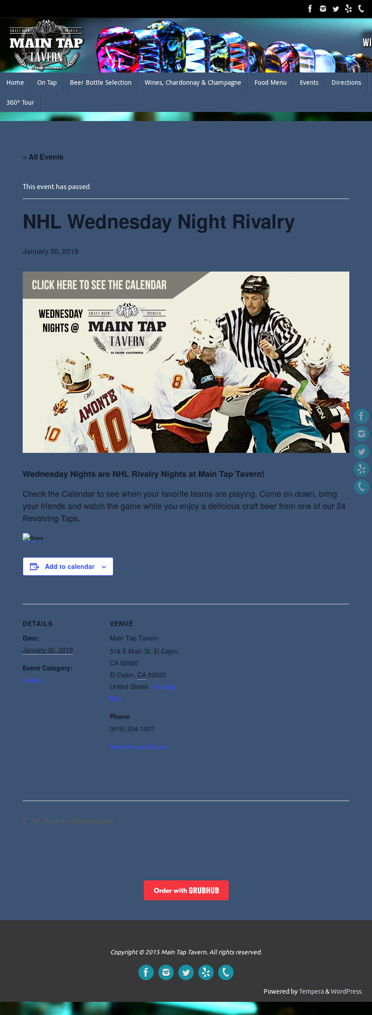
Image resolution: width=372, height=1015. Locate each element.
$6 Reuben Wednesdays (72, 821)
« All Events (43, 156)
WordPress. (347, 992)
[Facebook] (310, 8)
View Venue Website (139, 746)
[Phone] (361, 8)
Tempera (311, 992)
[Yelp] (348, 8)
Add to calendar (69, 566)
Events (32, 680)
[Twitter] (323, 8)
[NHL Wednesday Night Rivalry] (186, 362)
